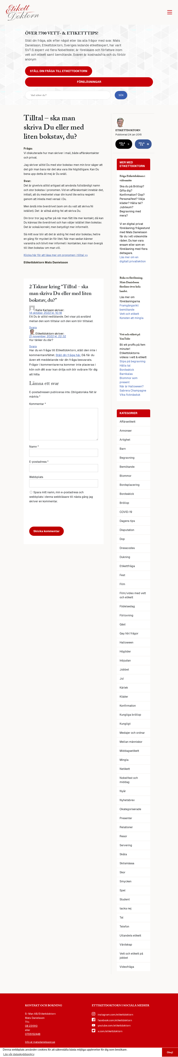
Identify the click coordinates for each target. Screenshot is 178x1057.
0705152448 (32, 1034)
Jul (122, 678)
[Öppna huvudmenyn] (169, 12)
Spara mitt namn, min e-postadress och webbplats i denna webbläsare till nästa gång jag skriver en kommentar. (61, 497)
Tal (121, 917)
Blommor (125, 475)
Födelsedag (127, 606)
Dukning (125, 557)
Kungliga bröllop (130, 714)
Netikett (125, 769)
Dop (122, 539)
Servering (126, 845)
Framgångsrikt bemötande (129, 307)
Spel (123, 890)
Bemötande (127, 466)
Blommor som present (128, 380)
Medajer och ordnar (132, 732)
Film (122, 584)
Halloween (126, 642)
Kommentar (37, 404)
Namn (34, 446)
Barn (123, 448)
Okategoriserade (130, 809)
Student (125, 899)
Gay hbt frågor (129, 633)
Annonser (126, 430)
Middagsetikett (129, 750)
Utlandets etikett (130, 935)
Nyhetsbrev (127, 800)
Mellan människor (131, 741)
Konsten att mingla (131, 318)
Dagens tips (127, 521)
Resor (123, 836)
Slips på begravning (132, 361)
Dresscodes (127, 548)
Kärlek (124, 687)
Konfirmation (128, 705)
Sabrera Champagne (133, 390)
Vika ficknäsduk (130, 394)
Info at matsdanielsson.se (40, 1042)
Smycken (125, 881)
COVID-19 (126, 512)
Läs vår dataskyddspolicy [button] (18, 1054)
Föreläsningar (89, 82)
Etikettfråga (127, 566)
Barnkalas (126, 374)
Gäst (123, 624)
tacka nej (125, 908)
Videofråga (127, 966)
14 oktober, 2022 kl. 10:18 (45, 313)
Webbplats (36, 477)
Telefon (124, 926)
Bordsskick (127, 369)
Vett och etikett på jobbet (131, 955)
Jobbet (124, 669)
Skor (122, 872)
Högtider (125, 651)
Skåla (123, 854)
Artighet (125, 439)
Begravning (127, 457)
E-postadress (38, 461)
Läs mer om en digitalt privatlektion (133, 259)
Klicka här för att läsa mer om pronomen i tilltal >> (56, 255)
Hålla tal (125, 365)
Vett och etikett (129, 313)
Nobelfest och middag (129, 780)
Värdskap (126, 944)
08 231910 (31, 1026)
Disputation (127, 530)
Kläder (124, 696)
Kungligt (125, 723)
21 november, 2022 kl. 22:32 (47, 336)
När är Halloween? (132, 386)
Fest (122, 575)
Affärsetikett (127, 421)
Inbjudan (125, 660)
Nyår (123, 791)
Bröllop (124, 503)
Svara (33, 327)
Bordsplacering (130, 484)
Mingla (124, 759)
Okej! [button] (170, 1052)
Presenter (126, 818)
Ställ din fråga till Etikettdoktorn (58, 71)
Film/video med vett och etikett (133, 595)
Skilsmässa (127, 863)
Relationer (126, 827)
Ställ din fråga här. (68, 355)
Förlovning (126, 615)
